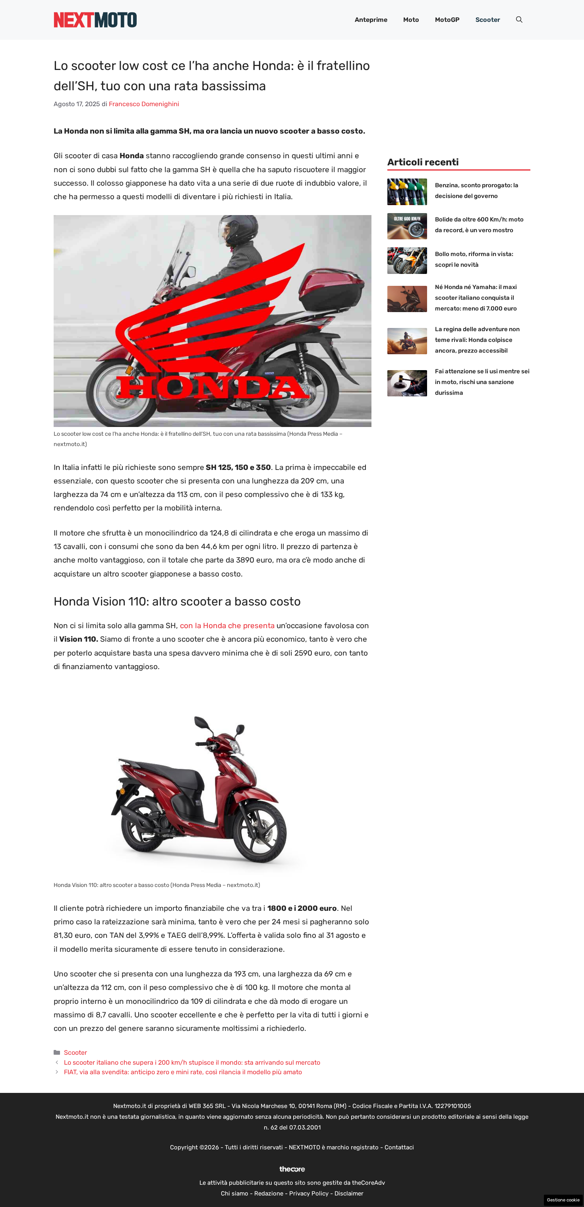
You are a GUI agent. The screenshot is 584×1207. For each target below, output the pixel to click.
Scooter (488, 19)
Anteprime (371, 19)
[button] (519, 20)
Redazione (268, 1193)
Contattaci (399, 1147)
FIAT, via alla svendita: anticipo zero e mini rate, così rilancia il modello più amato (183, 1072)
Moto (411, 19)
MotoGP (447, 19)
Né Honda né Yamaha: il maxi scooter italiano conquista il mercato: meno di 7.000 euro (476, 297)
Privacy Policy (309, 1193)
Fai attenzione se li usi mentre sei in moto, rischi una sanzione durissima (482, 382)
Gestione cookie (563, 1200)
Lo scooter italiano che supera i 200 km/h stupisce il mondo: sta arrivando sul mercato (192, 1062)
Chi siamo (234, 1193)
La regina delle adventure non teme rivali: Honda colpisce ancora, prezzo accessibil (477, 340)
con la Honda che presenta (227, 625)
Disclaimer (349, 1193)
